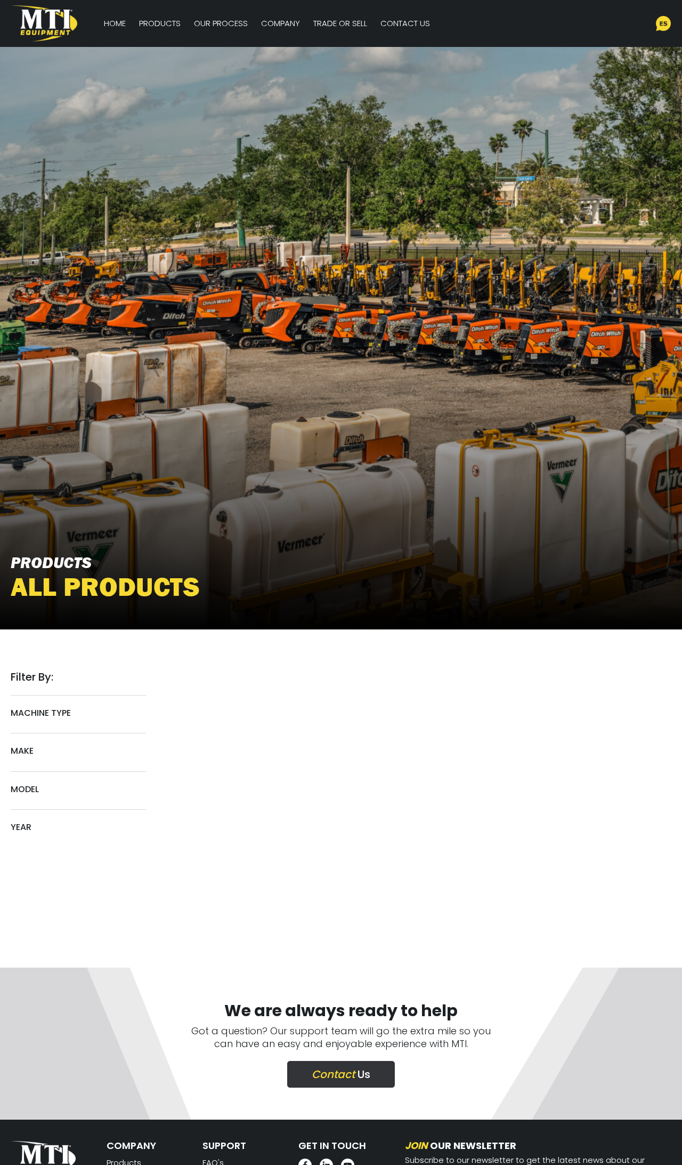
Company (280, 23)
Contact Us (405, 23)
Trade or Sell (340, 23)
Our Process (221, 23)
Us (341, 1074)
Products (160, 23)
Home (115, 23)
